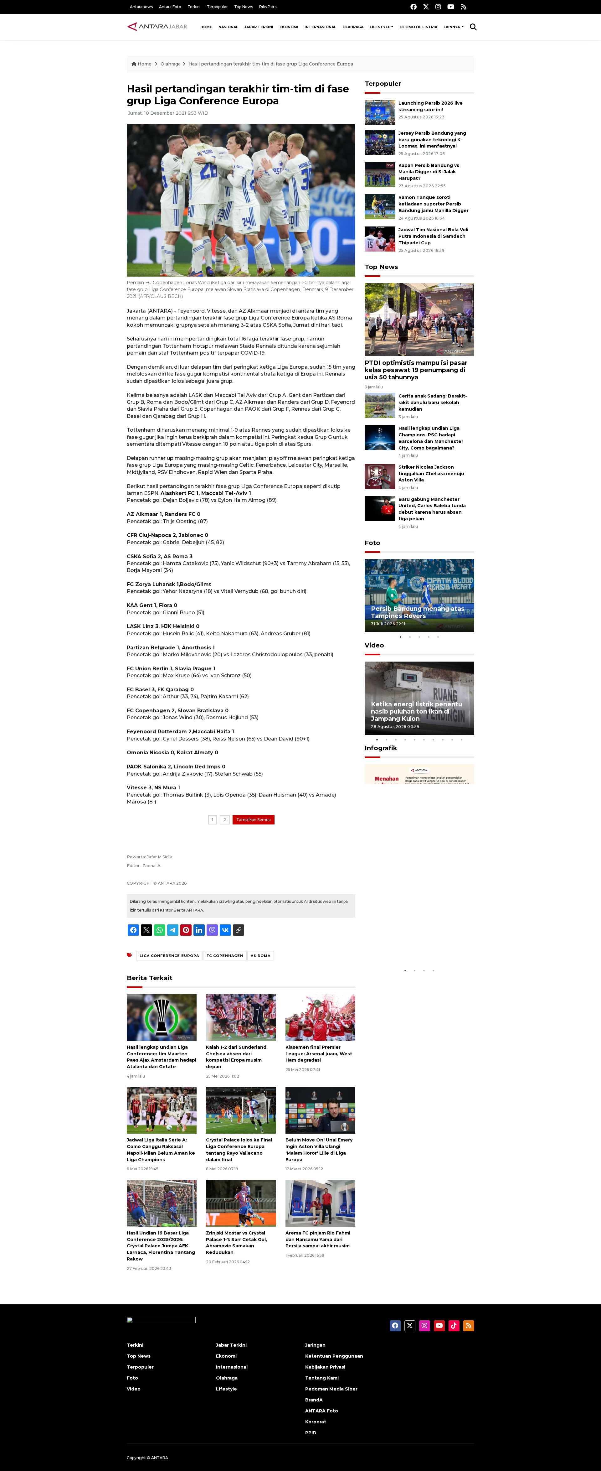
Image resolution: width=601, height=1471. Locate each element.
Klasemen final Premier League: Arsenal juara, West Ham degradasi (318, 1053)
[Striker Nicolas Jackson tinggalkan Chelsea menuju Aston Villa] (380, 476)
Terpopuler (217, 6)
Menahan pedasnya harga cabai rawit (412, 945)
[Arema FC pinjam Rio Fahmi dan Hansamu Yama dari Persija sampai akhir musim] (320, 1203)
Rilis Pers (267, 6)
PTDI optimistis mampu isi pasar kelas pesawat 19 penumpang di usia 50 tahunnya (416, 370)
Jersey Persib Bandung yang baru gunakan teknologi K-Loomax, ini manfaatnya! (432, 139)
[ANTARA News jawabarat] (158, 27)
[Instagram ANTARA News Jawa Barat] (438, 7)
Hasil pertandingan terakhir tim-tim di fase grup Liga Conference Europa (270, 64)
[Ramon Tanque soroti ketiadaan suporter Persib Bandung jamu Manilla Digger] (380, 207)
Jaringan (315, 1345)
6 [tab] (424, 739)
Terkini (194, 6)
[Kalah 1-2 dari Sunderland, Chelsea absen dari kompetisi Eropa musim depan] (241, 1017)
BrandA (314, 1400)
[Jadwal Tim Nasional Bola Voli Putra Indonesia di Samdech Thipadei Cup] (380, 239)
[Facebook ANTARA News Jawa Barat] (413, 7)
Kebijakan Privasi (325, 1367)
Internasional (320, 27)
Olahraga (352, 27)
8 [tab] (443, 739)
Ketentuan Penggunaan (334, 1356)
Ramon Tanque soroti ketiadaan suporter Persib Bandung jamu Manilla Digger (433, 204)
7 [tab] (433, 739)
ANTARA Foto (321, 1411)
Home (206, 27)
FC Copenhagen (225, 956)
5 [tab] (438, 637)
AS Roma (260, 956)
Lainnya (452, 27)
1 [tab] (401, 637)
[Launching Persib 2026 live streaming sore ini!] (380, 112)
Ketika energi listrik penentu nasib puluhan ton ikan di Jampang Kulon (416, 711)
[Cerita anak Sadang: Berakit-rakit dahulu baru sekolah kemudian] (380, 405)
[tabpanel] (419, 595)
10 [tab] (462, 739)
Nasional (228, 27)
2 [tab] (410, 637)
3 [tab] (419, 637)
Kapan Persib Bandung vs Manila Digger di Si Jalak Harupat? (428, 172)
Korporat (315, 1422)
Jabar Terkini (258, 27)
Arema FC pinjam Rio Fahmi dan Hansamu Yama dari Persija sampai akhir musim (317, 1239)
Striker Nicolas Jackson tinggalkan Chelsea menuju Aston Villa (431, 473)
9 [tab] (452, 739)
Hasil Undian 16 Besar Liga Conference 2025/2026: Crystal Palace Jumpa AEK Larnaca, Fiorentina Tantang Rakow (161, 1246)
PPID (310, 1433)
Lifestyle (380, 27)
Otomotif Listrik (418, 27)
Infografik (381, 748)
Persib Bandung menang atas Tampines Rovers (418, 612)
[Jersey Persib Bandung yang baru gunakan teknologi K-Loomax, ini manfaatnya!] (380, 142)
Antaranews (141, 6)
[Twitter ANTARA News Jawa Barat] (426, 7)
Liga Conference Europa (169, 956)
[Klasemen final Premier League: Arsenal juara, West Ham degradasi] (320, 1017)
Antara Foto (170, 6)
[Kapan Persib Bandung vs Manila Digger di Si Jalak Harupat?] (380, 174)
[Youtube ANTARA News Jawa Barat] (451, 7)
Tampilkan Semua (253, 819)
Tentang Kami (322, 1378)
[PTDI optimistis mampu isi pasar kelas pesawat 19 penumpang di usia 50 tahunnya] (419, 319)
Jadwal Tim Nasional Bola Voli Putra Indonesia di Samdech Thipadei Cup (433, 236)
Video (374, 645)
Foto (372, 543)
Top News (243, 6)
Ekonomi (289, 27)
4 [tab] (429, 637)
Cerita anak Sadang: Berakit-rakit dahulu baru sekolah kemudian (432, 402)
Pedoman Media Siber (331, 1389)
